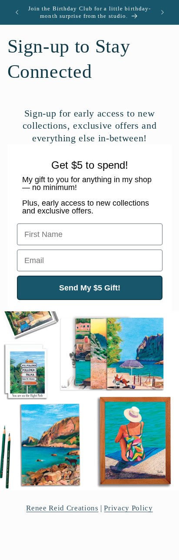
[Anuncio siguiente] (162, 12)
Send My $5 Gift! (89, 287)
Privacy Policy (128, 508)
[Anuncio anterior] (17, 12)
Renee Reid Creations (62, 508)
